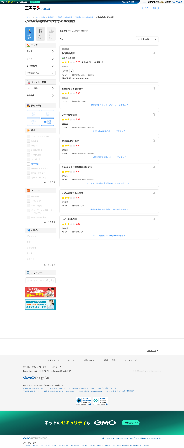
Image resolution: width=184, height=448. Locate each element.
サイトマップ (130, 360)
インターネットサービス (30, 445)
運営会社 (35, 367)
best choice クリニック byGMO (34, 371)
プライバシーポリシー (51, 367)
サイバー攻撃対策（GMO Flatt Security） (91, 391)
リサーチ (99, 445)
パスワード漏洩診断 (72, 388)
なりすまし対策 (111, 391)
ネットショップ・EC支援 (48, 445)
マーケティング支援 (88, 445)
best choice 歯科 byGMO (60, 371)
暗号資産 (125, 445)
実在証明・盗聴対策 (29, 391)
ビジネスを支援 (63, 445)
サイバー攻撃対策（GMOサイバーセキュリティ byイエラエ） (57, 391)
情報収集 (107, 445)
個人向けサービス (135, 445)
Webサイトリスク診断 (88, 388)
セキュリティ (75, 445)
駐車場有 (65, 71)
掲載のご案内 (110, 360)
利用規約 (26, 367)
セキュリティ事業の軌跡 (126, 391)
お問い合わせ (89, 360)
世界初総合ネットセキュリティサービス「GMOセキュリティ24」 (43, 388)
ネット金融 (116, 445)
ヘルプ (71, 360)
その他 (146, 445)
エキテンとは (53, 360)
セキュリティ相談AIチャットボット (108, 388)
